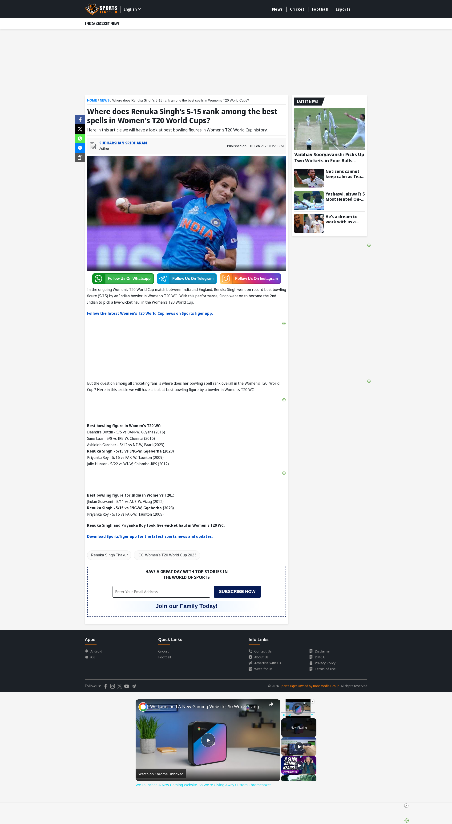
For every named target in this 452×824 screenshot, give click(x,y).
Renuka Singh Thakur (109, 555)
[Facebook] (80, 119)
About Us (261, 657)
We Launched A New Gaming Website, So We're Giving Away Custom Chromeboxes (207, 706)
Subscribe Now (237, 591)
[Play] (299, 746)
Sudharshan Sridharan (123, 143)
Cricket (297, 9)
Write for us (263, 668)
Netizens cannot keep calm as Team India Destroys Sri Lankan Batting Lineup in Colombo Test (345, 174)
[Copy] (80, 157)
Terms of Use (325, 668)
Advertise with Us (267, 663)
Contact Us (263, 651)
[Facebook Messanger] (80, 147)
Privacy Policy (325, 663)
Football (320, 9)
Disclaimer (323, 651)
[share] (271, 704)
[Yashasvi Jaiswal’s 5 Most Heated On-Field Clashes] (309, 200)
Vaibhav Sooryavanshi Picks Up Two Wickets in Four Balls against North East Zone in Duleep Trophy (329, 157)
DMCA (320, 657)
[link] (143, 707)
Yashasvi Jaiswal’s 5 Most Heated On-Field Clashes (345, 196)
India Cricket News (102, 23)
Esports (343, 9)
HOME (92, 100)
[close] (406, 806)
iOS (93, 657)
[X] (80, 128)
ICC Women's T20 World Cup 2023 (166, 555)
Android (96, 651)
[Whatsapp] (80, 138)
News (277, 9)
